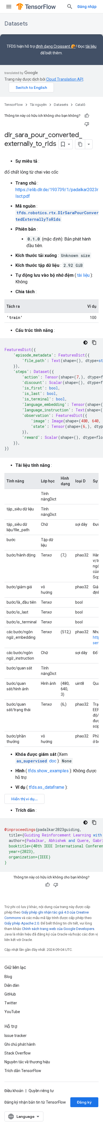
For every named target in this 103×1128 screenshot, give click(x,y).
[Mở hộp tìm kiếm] (69, 6)
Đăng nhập (86, 6)
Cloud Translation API (64, 79)
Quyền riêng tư (41, 1091)
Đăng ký (84, 1102)
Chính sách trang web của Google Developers (58, 929)
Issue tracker (15, 1035)
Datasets (16, 23)
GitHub (10, 994)
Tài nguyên (38, 105)
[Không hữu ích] (87, 124)
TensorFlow (13, 105)
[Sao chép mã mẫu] (94, 342)
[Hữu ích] (87, 116)
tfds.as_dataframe (46, 787)
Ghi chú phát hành (19, 1044)
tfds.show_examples (48, 770)
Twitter (10, 1003)
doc (36, 761)
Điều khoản (13, 1091)
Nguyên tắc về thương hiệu (27, 1062)
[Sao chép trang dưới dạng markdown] (80, 144)
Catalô (80, 105)
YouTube (12, 1012)
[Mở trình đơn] (8, 6)
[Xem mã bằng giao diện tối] (85, 342)
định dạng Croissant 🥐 (56, 46)
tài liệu (90, 46)
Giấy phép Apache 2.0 (21, 923)
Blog (8, 976)
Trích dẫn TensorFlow (22, 1070)
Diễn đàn (11, 985)
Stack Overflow (17, 1053)
